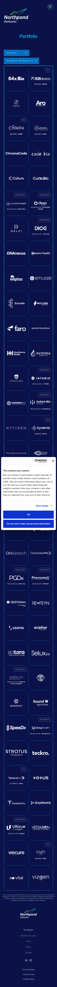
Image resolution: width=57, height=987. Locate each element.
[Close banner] (53, 461)
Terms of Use (28, 974)
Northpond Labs (28, 936)
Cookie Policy (28, 979)
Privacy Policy (28, 970)
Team (39, 18)
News (49, 18)
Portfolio (47, 12)
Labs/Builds (45, 15)
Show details (42, 506)
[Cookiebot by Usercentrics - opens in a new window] (35, 461)
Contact (48, 21)
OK (28, 514)
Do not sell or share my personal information (28, 524)
